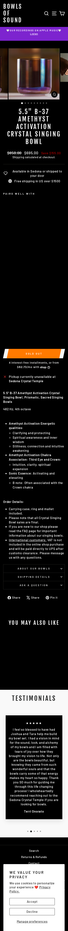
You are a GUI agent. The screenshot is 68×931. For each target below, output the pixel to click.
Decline (32, 911)
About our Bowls (34, 568)
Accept (32, 901)
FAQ (25, 531)
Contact (34, 863)
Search (34, 850)
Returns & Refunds (34, 857)
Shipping (18, 157)
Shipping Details (34, 576)
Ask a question (34, 585)
